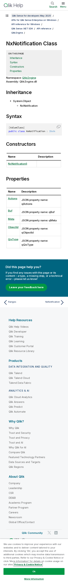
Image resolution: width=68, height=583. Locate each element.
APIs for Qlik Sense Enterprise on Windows (33, 20)
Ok (34, 571)
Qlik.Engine (17, 32)
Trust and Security (20, 432)
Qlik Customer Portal (21, 346)
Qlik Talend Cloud (19, 377)
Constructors (17, 66)
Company (14, 483)
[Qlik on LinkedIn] (56, 532)
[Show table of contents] (7, 15)
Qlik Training (16, 336)
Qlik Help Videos (19, 326)
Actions (12, 198)
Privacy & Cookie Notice (28, 564)
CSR (11, 492)
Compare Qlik (17, 452)
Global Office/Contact (22, 522)
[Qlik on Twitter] (49, 532)
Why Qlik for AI (17, 447)
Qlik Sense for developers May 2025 (31, 15)
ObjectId (13, 227)
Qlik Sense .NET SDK (22, 28)
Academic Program (20, 502)
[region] (34, 561)
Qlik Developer (18, 331)
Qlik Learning (16, 341)
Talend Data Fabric (20, 382)
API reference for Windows (25, 24)
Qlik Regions (16, 466)
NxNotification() (17, 163)
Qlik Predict (15, 406)
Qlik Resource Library (21, 351)
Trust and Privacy (19, 437)
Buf (10, 210)
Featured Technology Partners (27, 457)
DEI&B (12, 497)
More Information (34, 578)
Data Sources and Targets (24, 462)
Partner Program (18, 507)
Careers (13, 512)
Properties (16, 70)
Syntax (14, 62)
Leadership (15, 488)
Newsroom (15, 517)
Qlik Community (32, 533)
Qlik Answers (16, 401)
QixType (13, 239)
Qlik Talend (15, 373)
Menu (63, 6)
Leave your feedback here (26, 287)
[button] (58, 126)
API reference (44, 28)
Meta (11, 219)
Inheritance (16, 57)
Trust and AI (16, 442)
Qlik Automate (17, 411)
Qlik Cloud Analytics (20, 397)
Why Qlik (14, 427)
